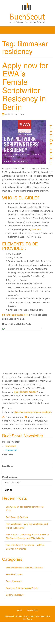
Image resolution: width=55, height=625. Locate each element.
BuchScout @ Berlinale (17, 517)
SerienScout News (15, 594)
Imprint (19, 610)
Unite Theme (35, 616)
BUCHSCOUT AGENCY (26, 391)
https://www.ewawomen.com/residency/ (33, 411)
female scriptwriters (25, 424)
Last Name (7, 465)
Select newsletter (11, 441)
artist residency (36, 417)
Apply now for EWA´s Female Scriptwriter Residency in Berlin (25, 85)
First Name (7, 454)
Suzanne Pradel (41, 428)
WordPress (27, 619)
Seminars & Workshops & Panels (22, 587)
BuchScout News (14, 417)
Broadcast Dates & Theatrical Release (24, 567)
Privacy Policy (32, 610)
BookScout (9, 616)
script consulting (23, 428)
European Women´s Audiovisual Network (22, 421)
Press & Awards (14, 581)
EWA (46, 421)
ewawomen (7, 424)
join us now (35, 229)
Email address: (9, 477)
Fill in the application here (15, 314)
